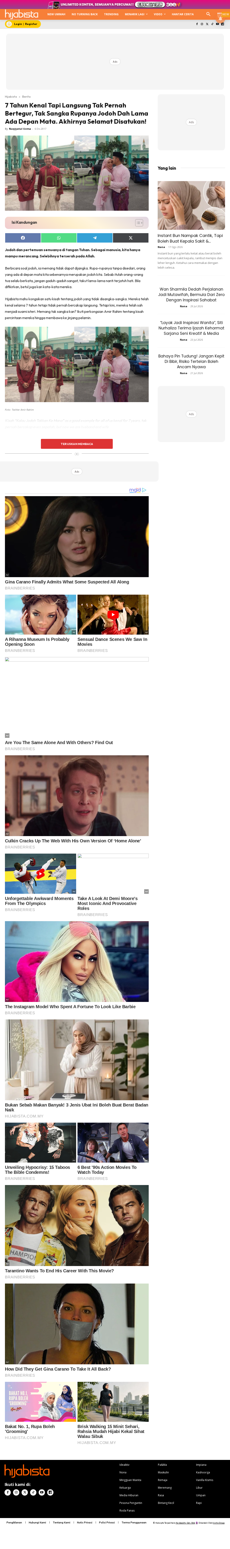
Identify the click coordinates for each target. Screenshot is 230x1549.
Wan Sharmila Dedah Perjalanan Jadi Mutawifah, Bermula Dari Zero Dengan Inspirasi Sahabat (191, 295)
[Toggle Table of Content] (137, 223)
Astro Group (219, 1523)
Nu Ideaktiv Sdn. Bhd (185, 1523)
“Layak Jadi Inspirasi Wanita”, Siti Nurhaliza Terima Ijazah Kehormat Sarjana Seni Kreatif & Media (191, 328)
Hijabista (11, 96)
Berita (26, 96)
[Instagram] (202, 24)
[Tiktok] (212, 24)
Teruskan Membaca (77, 444)
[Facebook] (196, 24)
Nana (161, 247)
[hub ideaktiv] (220, 12)
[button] (208, 14)
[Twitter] (207, 24)
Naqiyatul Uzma (20, 128)
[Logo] (21, 14)
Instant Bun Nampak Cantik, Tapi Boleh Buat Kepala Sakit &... (190, 238)
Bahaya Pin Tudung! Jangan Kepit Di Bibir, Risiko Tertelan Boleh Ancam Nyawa (191, 361)
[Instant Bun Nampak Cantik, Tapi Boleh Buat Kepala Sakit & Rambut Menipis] (191, 205)
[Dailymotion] (222, 24)
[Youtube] (217, 24)
